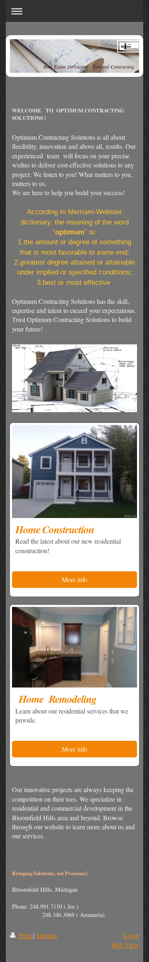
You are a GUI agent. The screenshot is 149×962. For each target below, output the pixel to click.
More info (74, 579)
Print (25, 935)
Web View (125, 945)
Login (131, 935)
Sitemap (46, 935)
